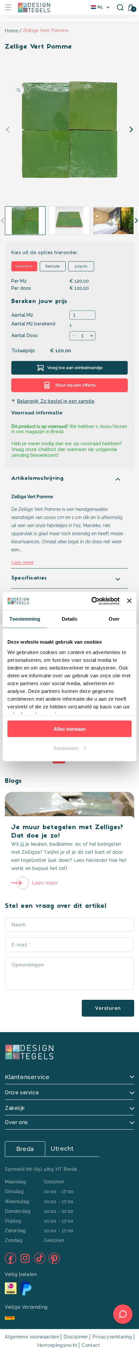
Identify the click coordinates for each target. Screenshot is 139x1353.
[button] (8, 7)
